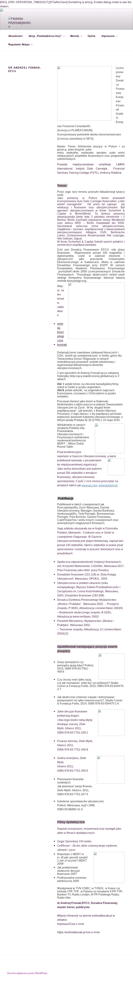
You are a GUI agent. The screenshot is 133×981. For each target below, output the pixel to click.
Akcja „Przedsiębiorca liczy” (45, 36)
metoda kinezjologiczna (60, 332)
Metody (74, 36)
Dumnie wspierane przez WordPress (27, 973)
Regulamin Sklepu (19, 44)
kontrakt (62, 344)
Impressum (107, 36)
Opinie (91, 36)
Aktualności (15, 36)
